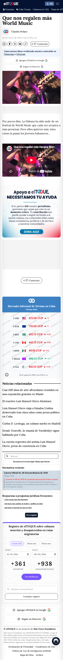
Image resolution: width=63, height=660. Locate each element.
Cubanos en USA (41, 9)
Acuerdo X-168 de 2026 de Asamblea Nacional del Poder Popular (31, 479)
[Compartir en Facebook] (10, 44)
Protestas (9, 9)
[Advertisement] (31, 109)
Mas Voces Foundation (45, 629)
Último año (31, 543)
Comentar (40, 43)
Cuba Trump (24, 9)
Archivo (39, 655)
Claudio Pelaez (19, 31)
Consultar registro (31, 596)
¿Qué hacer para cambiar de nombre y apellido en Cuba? (23, 504)
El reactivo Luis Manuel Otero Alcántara (26, 401)
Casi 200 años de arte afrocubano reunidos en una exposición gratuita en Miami (30, 392)
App (51, 4)
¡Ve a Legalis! (31, 515)
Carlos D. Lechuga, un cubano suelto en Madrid (31, 423)
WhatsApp (9, 54)
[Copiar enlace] (25, 44)
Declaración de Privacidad (20, 646)
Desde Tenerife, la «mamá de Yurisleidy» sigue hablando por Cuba (30, 432)
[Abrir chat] (56, 641)
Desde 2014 (17, 543)
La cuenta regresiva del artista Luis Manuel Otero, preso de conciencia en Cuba (28, 444)
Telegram (20, 54)
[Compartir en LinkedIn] (20, 44)
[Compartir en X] (15, 44)
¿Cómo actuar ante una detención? (16, 499)
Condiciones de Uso (45, 646)
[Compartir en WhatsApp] (4, 44)
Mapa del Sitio (27, 655)
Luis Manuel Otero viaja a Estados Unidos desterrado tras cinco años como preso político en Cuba (30, 412)
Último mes (46, 543)
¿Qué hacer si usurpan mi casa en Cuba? (18, 508)
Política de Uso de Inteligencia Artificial (31, 651)
